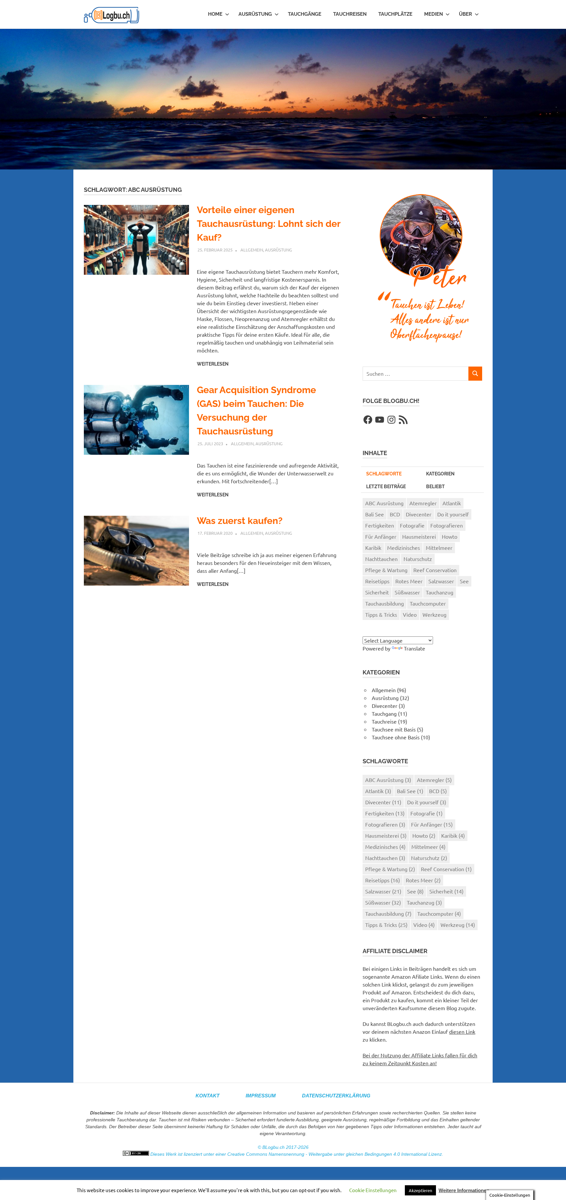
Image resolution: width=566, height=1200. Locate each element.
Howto (449, 536)
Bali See (374, 514)
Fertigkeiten (379, 525)
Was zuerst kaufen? (240, 520)
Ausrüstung (255, 14)
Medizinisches (403, 547)
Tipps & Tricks (381, 614)
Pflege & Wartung (386, 570)
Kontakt (207, 1095)
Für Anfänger (380, 536)
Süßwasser (407, 592)
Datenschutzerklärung (336, 1095)
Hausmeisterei (419, 536)
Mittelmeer (439, 547)
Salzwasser (441, 581)
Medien (433, 14)
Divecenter (418, 514)
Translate (414, 648)
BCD (395, 514)
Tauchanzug (439, 592)
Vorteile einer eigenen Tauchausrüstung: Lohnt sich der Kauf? (268, 224)
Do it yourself (453, 514)
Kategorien (440, 473)
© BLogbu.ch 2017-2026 (283, 1147)
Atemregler (423, 503)
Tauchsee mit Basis (394, 729)
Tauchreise (384, 721)
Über (465, 14)
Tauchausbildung (384, 603)
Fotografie (412, 525)
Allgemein (251, 249)
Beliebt (435, 486)
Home (215, 14)
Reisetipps (377, 581)
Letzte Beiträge (386, 486)
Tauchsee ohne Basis (396, 737)
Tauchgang (384, 713)
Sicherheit (377, 592)
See (464, 581)
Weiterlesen (213, 364)
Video (410, 614)
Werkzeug (434, 614)
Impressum (261, 1095)
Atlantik (452, 503)
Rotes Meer (409, 581)
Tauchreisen (350, 14)
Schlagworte (384, 473)
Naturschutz (418, 558)
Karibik (373, 547)
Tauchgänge (304, 14)
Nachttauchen (381, 558)
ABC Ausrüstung (384, 503)
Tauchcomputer (428, 603)
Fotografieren (446, 525)
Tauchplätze (395, 14)
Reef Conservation (435, 570)
